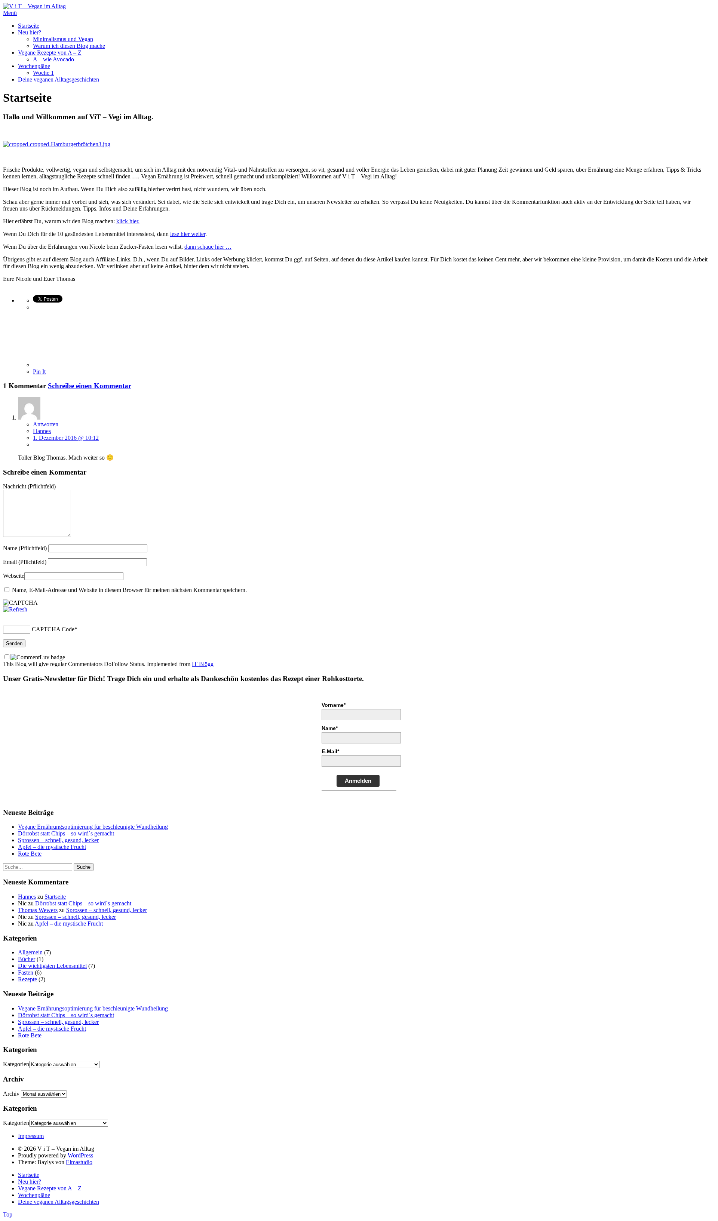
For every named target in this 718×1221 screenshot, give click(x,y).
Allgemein (30, 952)
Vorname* (334, 705)
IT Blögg (203, 664)
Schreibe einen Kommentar (89, 386)
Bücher (26, 959)
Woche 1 (43, 73)
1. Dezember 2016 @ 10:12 (66, 438)
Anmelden (358, 780)
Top (7, 1214)
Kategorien (16, 1064)
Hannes (42, 431)
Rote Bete (30, 853)
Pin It (39, 371)
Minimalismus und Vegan (63, 39)
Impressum (31, 1136)
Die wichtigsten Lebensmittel (52, 966)
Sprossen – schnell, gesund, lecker (58, 840)
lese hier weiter (187, 234)
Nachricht (29, 486)
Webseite (13, 576)
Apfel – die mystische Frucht (52, 847)
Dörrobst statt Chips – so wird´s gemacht (66, 833)
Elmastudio (79, 1162)
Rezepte (27, 979)
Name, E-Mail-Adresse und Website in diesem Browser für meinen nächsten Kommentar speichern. (129, 590)
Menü (10, 13)
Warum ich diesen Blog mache (69, 46)
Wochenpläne (34, 66)
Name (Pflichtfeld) (25, 548)
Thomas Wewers (38, 910)
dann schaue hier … (207, 246)
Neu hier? (29, 32)
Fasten (25, 972)
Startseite (28, 25)
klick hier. (127, 221)
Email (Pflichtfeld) (24, 562)
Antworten (45, 424)
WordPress (80, 1155)
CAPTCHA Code (53, 629)
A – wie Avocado (53, 59)
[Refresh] (15, 609)
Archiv (11, 1093)
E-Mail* (330, 751)
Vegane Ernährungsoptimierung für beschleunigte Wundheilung (93, 826)
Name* (330, 728)
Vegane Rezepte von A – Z (50, 52)
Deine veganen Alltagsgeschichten (58, 79)
